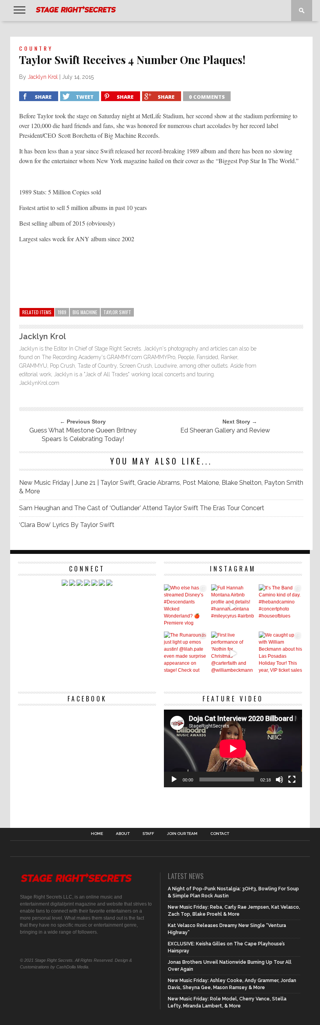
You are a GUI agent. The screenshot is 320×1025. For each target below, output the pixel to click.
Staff (148, 834)
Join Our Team (182, 834)
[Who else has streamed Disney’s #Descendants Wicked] (185, 606)
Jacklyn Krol (43, 77)
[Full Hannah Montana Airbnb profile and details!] (232, 606)
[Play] (174, 779)
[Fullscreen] (292, 779)
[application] (233, 748)
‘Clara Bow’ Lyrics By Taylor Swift (66, 525)
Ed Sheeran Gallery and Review (225, 430)
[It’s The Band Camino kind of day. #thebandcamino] (280, 606)
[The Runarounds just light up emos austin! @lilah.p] (185, 653)
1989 (62, 312)
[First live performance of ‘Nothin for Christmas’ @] (232, 653)
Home (97, 834)
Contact (219, 834)
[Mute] (279, 779)
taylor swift (117, 312)
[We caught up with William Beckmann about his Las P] (280, 653)
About (123, 834)
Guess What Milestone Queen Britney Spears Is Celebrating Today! (83, 435)
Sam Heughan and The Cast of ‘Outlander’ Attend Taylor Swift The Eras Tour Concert (141, 508)
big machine (85, 312)
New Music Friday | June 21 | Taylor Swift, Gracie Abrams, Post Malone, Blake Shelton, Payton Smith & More (161, 487)
